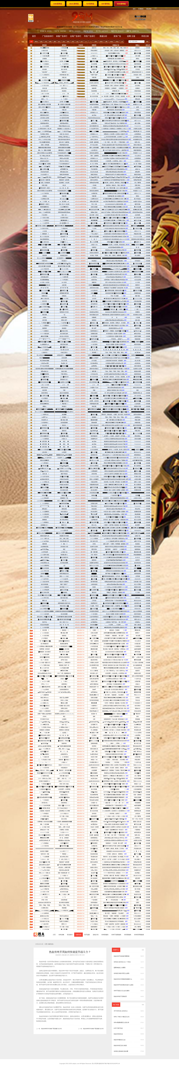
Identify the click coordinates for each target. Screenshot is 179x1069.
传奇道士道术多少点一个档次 (122, 962)
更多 (143, 950)
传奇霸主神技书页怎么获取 (121, 973)
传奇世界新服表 (139, 934)
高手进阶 (87, 934)
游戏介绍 (95, 934)
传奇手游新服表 (116, 934)
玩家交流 (78, 934)
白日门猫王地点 (118, 1028)
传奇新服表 (104, 934)
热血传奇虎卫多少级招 (120, 1045)
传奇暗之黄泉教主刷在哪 (121, 1051)
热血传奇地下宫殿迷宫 (120, 996)
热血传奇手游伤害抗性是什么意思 (123, 985)
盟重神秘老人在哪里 (119, 967)
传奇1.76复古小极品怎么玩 (121, 1016)
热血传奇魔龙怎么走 (119, 1039)
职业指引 (70, 934)
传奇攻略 (61, 934)
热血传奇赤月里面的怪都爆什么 (123, 979)
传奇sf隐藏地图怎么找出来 (121, 1022)
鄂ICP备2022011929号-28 (112, 1063)
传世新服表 (127, 934)
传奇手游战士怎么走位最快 (121, 990)
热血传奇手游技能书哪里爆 (121, 956)
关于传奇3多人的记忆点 (121, 1011)
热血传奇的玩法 (118, 1034)
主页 (54, 934)
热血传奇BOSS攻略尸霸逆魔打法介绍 (51, 1028)
